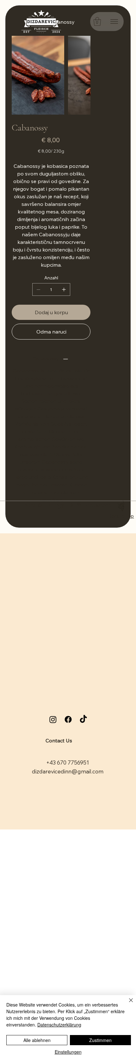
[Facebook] (68, 719)
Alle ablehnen (37, 1040)
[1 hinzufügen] (64, 289)
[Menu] (114, 21)
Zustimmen (100, 1040)
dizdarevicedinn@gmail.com (67, 771)
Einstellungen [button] (68, 1052)
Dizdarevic (97, 505)
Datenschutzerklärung (59, 1024)
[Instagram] (53, 719)
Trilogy (54, 505)
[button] (97, 21)
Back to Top (121, 516)
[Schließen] (127, 1004)
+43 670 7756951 (67, 762)
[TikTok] (83, 719)
